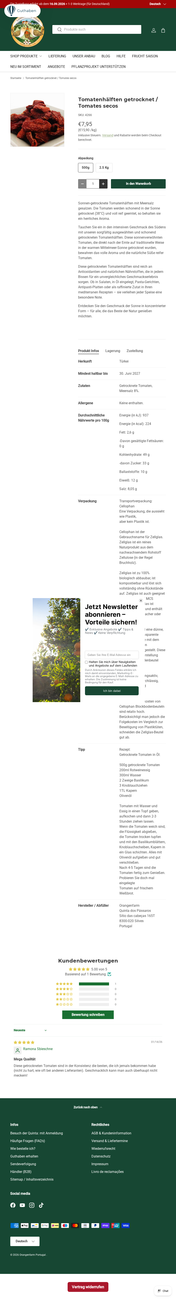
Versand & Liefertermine (109, 1141)
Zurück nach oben (86, 1107)
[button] (163, 30)
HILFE (121, 56)
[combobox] (96, 29)
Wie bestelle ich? (22, 1149)
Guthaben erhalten (24, 1156)
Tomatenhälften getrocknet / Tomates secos (50, 78)
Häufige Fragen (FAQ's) (27, 1141)
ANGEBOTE (56, 67)
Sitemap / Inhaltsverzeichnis (31, 1179)
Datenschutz (101, 1156)
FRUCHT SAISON (145, 56)
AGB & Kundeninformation (111, 1133)
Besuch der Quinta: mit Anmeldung (36, 1133)
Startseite (15, 78)
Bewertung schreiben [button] (88, 1015)
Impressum (99, 1164)
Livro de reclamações (107, 1172)
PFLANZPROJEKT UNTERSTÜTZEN (98, 67)
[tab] (88, 350)
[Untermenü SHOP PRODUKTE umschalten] (40, 56)
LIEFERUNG (57, 56)
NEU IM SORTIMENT (25, 67)
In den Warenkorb (138, 184)
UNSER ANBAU (84, 56)
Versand (107, 135)
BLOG (106, 56)
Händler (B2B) (21, 1172)
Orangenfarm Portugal (33, 1254)
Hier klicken (78, 4)
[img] (24, 1042)
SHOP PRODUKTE (24, 56)
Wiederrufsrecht (103, 1149)
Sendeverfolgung (23, 1164)
